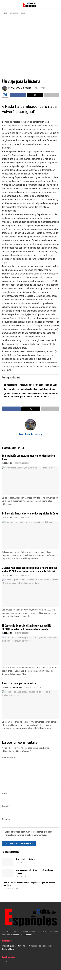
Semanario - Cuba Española (22, 935)
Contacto (21, 946)
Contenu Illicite (8, 949)
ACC (10, 931)
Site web (6, 819)
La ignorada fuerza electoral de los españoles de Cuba (29, 389)
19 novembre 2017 (12, 889)
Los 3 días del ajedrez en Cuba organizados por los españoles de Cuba (30, 884)
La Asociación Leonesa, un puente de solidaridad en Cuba (30, 384)
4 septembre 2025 (30, 687)
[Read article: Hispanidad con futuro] (7, 862)
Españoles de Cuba (17, 13)
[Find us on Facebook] (3, 962)
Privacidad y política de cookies (41, 946)
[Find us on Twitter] (7, 962)
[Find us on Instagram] (10, 962)
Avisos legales (8, 946)
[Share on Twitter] (35, 95)
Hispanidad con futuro (25, 859)
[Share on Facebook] (18, 95)
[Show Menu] (3, 4)
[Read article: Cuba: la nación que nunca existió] (30, 704)
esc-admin (8, 463)
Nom (5, 793)
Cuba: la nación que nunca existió (19, 683)
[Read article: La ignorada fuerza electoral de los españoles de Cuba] (30, 535)
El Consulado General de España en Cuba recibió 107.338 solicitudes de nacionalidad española (26, 627)
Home (4, 13)
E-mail (6, 806)
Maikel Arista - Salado (13, 687)
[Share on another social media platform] (51, 95)
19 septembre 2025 (22, 633)
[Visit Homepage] (30, 4)
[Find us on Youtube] (14, 962)
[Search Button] (57, 4)
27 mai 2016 (40, 88)
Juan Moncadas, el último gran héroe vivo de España (34, 871)
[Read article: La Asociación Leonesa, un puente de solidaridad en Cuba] (30, 480)
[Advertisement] (30, 46)
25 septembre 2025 (22, 463)
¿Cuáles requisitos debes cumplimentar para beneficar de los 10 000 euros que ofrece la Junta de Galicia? (31, 395)
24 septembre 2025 (22, 575)
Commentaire (9, 757)
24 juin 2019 (21, 877)
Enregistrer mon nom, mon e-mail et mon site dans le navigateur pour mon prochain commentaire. (29, 833)
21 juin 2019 (21, 863)
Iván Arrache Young (21, 88)
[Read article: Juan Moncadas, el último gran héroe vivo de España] (7, 873)
